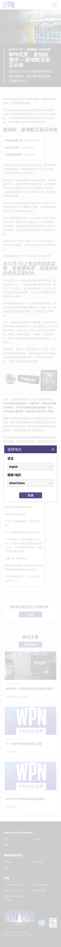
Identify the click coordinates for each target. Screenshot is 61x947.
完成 (30, 495)
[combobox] (28, 466)
